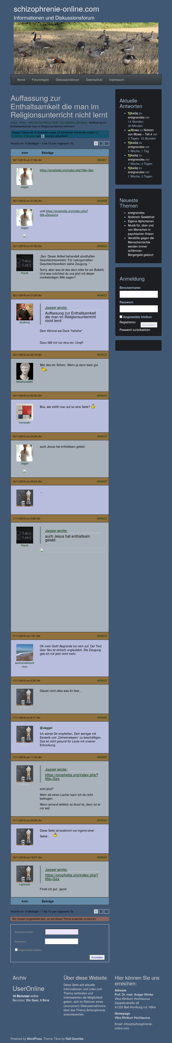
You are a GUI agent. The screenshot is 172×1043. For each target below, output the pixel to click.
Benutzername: (24, 932)
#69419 (102, 436)
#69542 (102, 820)
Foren (23, 122)
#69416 (102, 395)
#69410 (102, 246)
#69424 (102, 636)
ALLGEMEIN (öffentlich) (73, 122)
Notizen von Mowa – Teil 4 (141, 132)
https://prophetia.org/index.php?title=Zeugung (64, 213)
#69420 (102, 481)
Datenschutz (94, 79)
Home (21, 79)
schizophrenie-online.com (56, 8)
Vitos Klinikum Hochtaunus (132, 1017)
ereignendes (136, 117)
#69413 (102, 295)
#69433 (102, 680)
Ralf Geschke (74, 1038)
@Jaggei (46, 728)
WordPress (34, 1038)
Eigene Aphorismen (141, 221)
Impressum (116, 79)
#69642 (102, 857)
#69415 (102, 354)
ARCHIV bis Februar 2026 (43, 122)
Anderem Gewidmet (141, 217)
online (25, 996)
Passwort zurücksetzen (135, 330)
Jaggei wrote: (56, 307)
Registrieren (128, 322)
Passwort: (21, 941)
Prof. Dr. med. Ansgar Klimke (134, 994)
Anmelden (97, 957)
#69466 (102, 717)
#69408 (102, 200)
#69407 (102, 160)
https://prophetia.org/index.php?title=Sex (67, 170)
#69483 (102, 757)
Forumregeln (40, 79)
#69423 (102, 518)
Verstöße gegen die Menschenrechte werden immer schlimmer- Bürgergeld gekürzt (141, 246)
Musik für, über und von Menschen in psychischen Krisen (141, 229)
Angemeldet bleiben (30, 950)
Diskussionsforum (67, 79)
